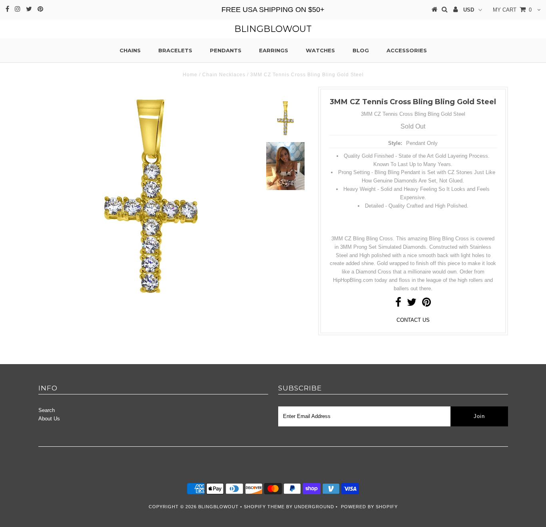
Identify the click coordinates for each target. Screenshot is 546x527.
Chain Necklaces (223, 74)
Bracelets (175, 50)
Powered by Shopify (369, 506)
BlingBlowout (273, 29)
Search (46, 410)
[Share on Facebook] (398, 304)
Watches (320, 50)
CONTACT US (413, 320)
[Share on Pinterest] (426, 304)
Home (190, 74)
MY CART (512, 10)
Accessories (407, 50)
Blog (361, 50)
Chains (130, 50)
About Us (49, 419)
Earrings (273, 50)
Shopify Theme (264, 506)
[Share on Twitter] (411, 304)
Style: (395, 143)
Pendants (225, 50)
